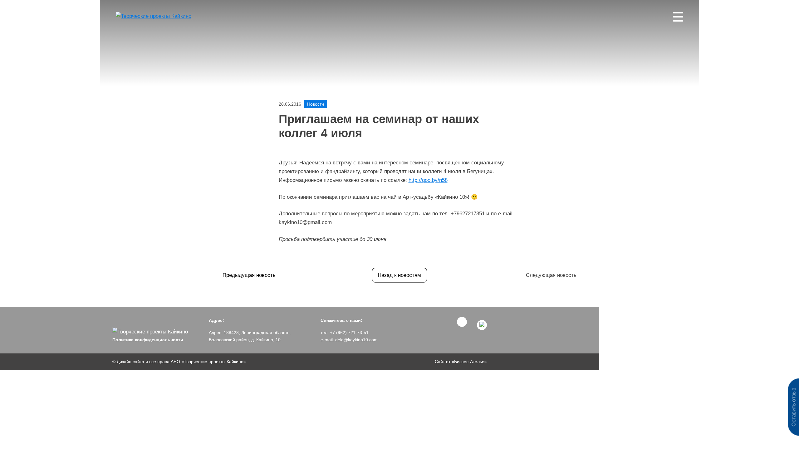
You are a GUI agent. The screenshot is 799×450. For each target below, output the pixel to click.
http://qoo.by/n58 (428, 180)
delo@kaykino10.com (356, 339)
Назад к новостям (399, 275)
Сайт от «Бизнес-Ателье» (461, 361)
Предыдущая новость (249, 275)
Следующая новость (551, 275)
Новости (315, 104)
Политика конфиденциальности (147, 339)
